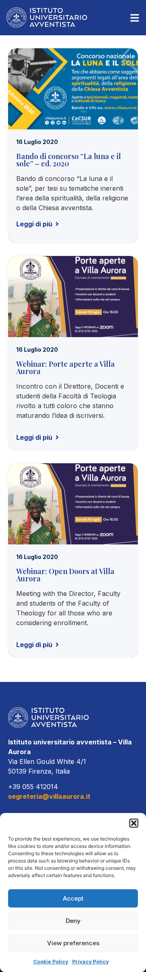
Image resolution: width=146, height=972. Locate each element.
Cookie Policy (50, 962)
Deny (73, 921)
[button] (134, 823)
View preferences (73, 943)
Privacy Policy (90, 962)
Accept (73, 898)
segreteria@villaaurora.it (49, 796)
